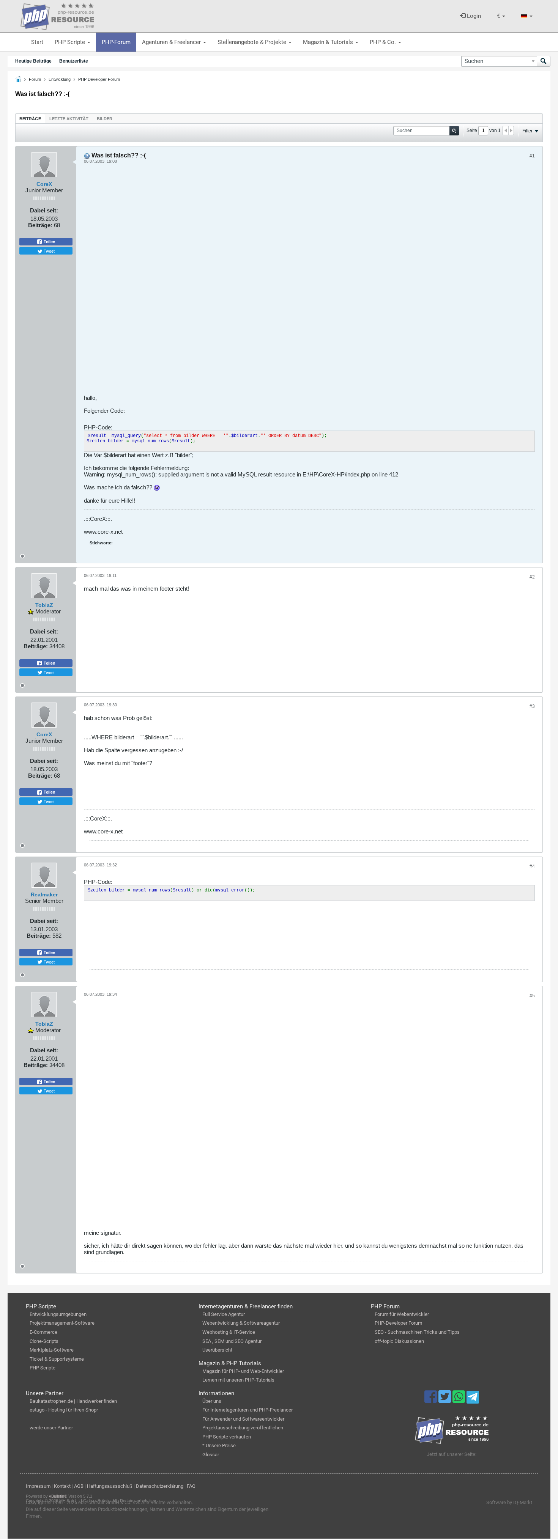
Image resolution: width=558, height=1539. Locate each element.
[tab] (30, 118)
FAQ (191, 1486)
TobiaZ (44, 605)
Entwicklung (60, 79)
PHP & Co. (383, 42)
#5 (532, 995)
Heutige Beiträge (33, 61)
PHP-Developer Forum (398, 1323)
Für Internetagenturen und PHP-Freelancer (247, 1410)
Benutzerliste (73, 61)
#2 (532, 577)
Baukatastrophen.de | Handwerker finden (73, 1401)
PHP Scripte (71, 42)
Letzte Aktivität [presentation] (68, 118)
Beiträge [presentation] (30, 118)
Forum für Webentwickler (402, 1314)
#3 (532, 706)
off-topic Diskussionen (399, 1341)
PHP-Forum (116, 42)
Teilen (49, 241)
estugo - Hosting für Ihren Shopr (64, 1410)
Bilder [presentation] (104, 118)
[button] (501, 16)
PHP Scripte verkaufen (226, 1437)
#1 (532, 156)
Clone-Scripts (44, 1341)
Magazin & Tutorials (329, 42)
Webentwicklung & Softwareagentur (241, 1323)
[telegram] (473, 1399)
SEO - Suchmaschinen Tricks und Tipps (417, 1332)
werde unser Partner (51, 1428)
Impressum (38, 1486)
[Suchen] (543, 61)
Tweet (49, 251)
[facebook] (431, 1400)
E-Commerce (43, 1332)
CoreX (44, 184)
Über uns (211, 1401)
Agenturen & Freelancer (172, 42)
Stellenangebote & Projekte (253, 42)
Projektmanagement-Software (62, 1323)
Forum (35, 79)
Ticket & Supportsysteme (57, 1359)
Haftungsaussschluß (109, 1486)
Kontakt (62, 1486)
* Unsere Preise (219, 1445)
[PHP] (57, 15)
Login (473, 16)
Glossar (210, 1454)
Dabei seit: (44, 210)
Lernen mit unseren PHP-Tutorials (238, 1380)
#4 (532, 866)
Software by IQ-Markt (509, 1502)
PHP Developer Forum (99, 79)
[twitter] (445, 1400)
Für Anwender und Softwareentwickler (243, 1419)
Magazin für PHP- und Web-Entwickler (243, 1371)
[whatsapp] (459, 1400)
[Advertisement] (309, 282)
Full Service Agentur (223, 1314)
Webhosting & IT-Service (228, 1332)
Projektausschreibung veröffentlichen (242, 1428)
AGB (79, 1486)
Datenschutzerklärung (159, 1486)
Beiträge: (40, 225)
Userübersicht (217, 1350)
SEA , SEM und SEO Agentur (232, 1341)
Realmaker (44, 894)
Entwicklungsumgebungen (58, 1314)
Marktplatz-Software (52, 1350)
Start (37, 42)
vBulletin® (58, 1496)
